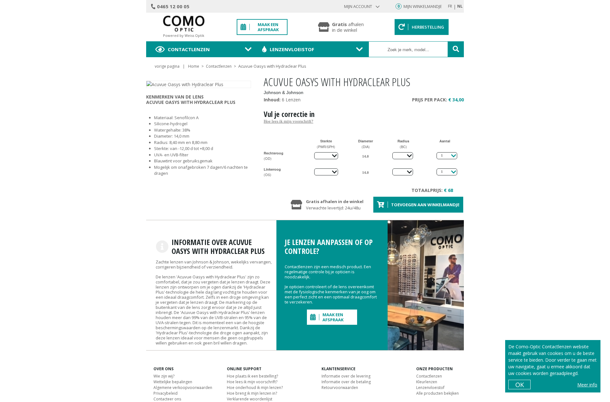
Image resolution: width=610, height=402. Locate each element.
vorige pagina (167, 66)
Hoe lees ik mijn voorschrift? (288, 121)
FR (450, 6)
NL (460, 6)
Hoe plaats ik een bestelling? (252, 376)
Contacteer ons (167, 399)
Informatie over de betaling (346, 382)
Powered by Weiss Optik (183, 35)
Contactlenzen (189, 49)
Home (193, 66)
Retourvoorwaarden (340, 387)
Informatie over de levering (346, 376)
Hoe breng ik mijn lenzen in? (252, 393)
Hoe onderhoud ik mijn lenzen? (255, 387)
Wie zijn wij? (163, 376)
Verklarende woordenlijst (249, 399)
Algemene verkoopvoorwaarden (182, 387)
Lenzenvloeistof (292, 49)
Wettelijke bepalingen (172, 382)
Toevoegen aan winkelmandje (425, 205)
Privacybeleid (165, 393)
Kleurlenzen (426, 382)
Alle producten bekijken (437, 393)
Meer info (587, 385)
